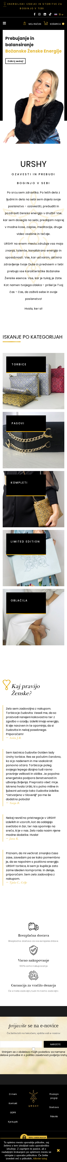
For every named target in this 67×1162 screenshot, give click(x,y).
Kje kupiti (13, 1121)
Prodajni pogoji (54, 1096)
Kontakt (13, 1103)
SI (59, 14)
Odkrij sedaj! (15, 61)
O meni (13, 1094)
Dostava (54, 1107)
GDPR (13, 1112)
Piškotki (54, 1116)
